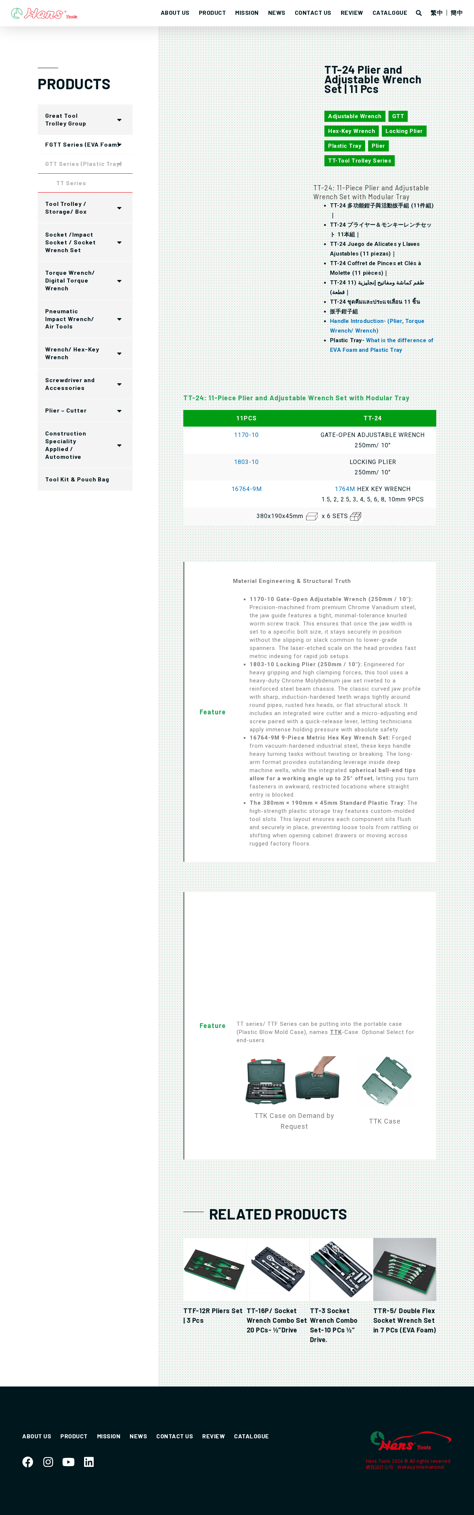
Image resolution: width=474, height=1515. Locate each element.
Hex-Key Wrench (351, 131)
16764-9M (246, 489)
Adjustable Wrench (355, 116)
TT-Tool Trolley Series (359, 160)
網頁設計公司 (380, 1467)
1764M (345, 489)
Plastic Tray (344, 146)
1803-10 (246, 461)
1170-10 (246, 434)
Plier (378, 146)
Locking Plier (404, 131)
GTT (398, 116)
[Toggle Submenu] (120, 119)
